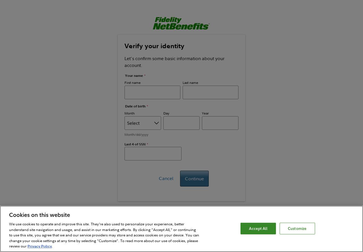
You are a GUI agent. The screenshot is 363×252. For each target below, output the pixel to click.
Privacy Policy (40, 246)
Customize (297, 228)
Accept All (258, 228)
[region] (181, 229)
